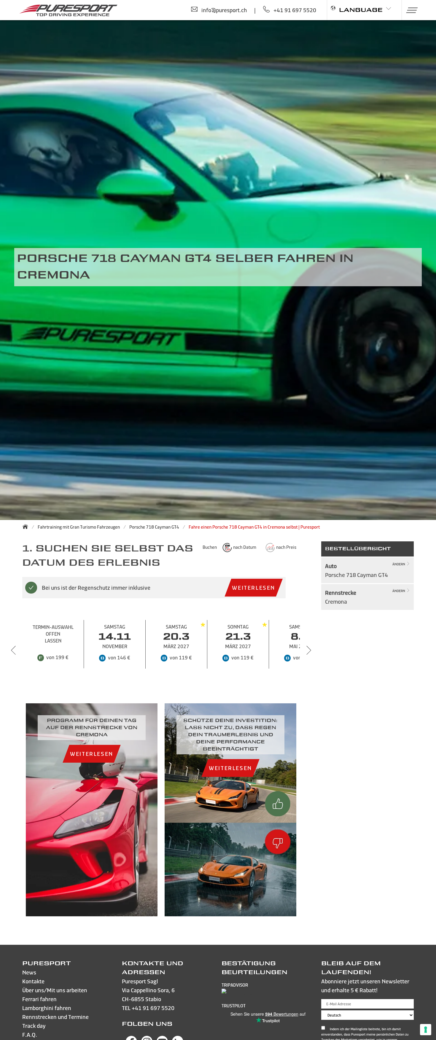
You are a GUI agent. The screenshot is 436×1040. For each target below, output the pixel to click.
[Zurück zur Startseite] (27, 526)
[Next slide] (308, 650)
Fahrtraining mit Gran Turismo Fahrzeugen (79, 527)
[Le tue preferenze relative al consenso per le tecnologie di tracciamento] (425, 1029)
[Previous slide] (13, 650)
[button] (409, 10)
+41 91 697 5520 (153, 1008)
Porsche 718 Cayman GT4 (154, 527)
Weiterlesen (253, 587)
